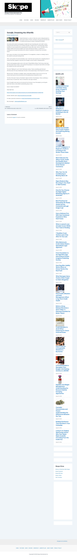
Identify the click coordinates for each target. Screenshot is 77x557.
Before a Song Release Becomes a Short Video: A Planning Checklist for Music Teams (63, 310)
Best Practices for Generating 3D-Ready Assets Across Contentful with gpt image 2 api (63, 204)
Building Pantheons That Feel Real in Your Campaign (63, 423)
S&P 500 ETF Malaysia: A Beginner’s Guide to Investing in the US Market (62, 110)
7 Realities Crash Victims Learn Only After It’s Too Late (62, 235)
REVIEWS (31, 548)
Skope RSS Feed (59, 473)
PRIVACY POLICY (58, 548)
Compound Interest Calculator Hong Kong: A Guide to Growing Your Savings (62, 89)
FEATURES (22, 548)
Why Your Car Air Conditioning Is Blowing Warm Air (61, 174)
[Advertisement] (64, 500)
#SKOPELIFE (36, 548)
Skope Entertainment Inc (13, 13)
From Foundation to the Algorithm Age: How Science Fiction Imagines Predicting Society (62, 256)
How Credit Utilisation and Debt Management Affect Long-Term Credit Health (63, 297)
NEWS (26, 548)
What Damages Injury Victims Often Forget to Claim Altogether (63, 278)
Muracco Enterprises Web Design (63, 469)
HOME (17, 548)
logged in (15, 117)
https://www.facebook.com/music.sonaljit (31, 98)
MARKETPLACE (43, 548)
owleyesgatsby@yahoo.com (21, 101)
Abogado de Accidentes (62, 541)
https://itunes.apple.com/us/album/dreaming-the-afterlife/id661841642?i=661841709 (25, 92)
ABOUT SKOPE (50, 548)
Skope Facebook (59, 471)
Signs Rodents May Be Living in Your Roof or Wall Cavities (63, 183)
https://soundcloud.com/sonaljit (24, 95)
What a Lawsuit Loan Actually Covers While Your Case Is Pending (63, 226)
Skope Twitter (58, 475)
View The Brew (59, 477)
